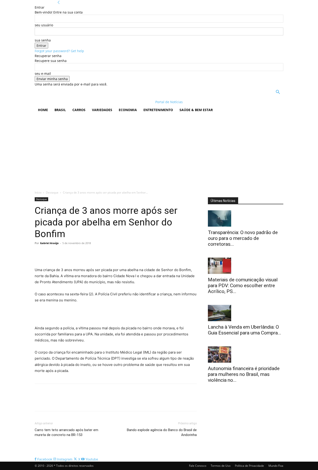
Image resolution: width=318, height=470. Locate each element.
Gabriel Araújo (49, 243)
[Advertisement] (159, 150)
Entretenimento (158, 110)
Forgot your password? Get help (59, 51)
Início (38, 192)
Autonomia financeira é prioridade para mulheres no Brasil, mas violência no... (244, 374)
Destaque (52, 192)
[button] (277, 92)
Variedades (102, 110)
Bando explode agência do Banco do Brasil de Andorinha (162, 432)
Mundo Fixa (275, 466)
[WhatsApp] (71, 253)
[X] (50, 253)
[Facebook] (39, 253)
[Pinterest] (60, 253)
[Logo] (65, 102)
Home (43, 110)
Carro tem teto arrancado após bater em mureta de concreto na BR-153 (66, 432)
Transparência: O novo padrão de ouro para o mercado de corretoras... (243, 238)
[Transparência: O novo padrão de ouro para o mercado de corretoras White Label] (245, 218)
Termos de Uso (220, 466)
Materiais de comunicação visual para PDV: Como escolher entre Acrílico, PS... (243, 285)
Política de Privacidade (249, 466)
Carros (78, 110)
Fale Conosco (197, 466)
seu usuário (44, 25)
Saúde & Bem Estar (196, 110)
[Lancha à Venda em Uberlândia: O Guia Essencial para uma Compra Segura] (245, 313)
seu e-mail (43, 73)
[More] (82, 253)
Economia (128, 110)
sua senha (43, 40)
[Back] (58, 2)
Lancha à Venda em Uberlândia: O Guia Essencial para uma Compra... (244, 330)
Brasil (60, 110)
